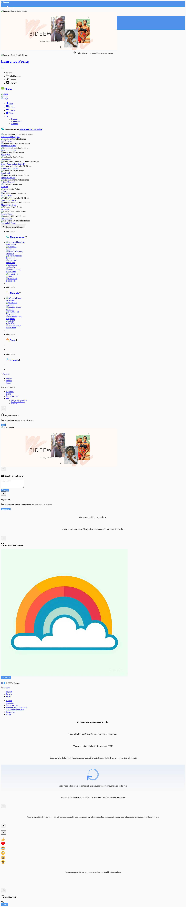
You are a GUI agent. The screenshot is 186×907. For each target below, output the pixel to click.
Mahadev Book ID (8, 205)
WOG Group (6, 196)
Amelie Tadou (6, 214)
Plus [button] (7, 398)
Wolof (8, 383)
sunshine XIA (6, 218)
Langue (6, 374)
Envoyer (5, 490)
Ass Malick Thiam (8, 223)
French (9, 381)
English (9, 378)
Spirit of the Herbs (8, 200)
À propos (10, 391)
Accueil (9, 701)
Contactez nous (12, 396)
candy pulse (6, 159)
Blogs (8, 394)
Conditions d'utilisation (18, 402)
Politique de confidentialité (19, 400)
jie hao (3, 191)
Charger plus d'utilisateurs (14, 227)
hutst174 (4, 187)
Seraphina (5, 209)
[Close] (3, 408)
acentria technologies (9, 168)
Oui (3, 425)
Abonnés (14, 123)
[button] (2, 68)
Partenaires (14, 403)
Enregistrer (6, 677)
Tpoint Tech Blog (8, 177)
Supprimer (5, 509)
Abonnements (16, 121)
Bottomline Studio (8, 150)
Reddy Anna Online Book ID (13, 164)
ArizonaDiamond (8, 182)
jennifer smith (6, 141)
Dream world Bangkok (10, 137)
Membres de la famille (30, 129)
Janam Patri (5, 155)
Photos (8, 89)
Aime (12, 340)
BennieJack (5, 173)
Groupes (14, 119)
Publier (4, 905)
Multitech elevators (8, 146)
